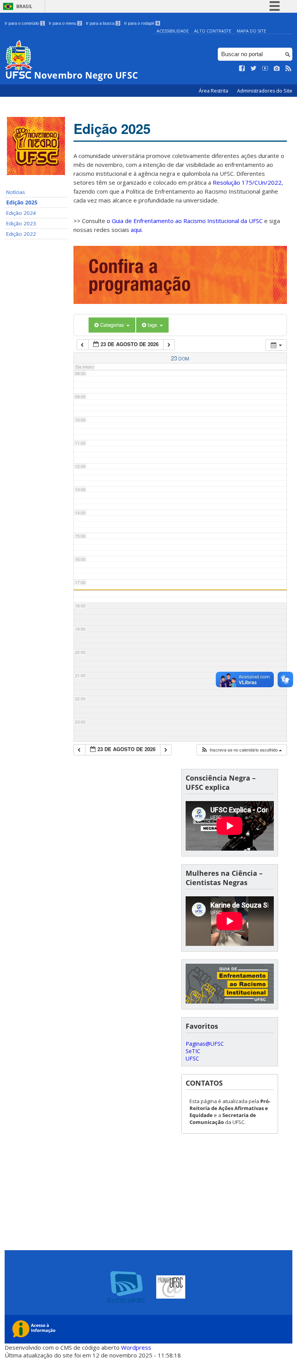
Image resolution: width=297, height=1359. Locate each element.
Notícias (15, 192)
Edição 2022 (21, 233)
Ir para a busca (102, 23)
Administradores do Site (264, 91)
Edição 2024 (21, 212)
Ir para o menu (65, 23)
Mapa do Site (251, 31)
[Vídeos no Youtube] (265, 68)
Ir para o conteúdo (24, 23)
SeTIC (193, 1051)
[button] (241, 750)
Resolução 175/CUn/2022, (247, 182)
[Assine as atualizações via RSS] (288, 68)
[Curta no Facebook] (242, 68)
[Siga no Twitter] (254, 68)
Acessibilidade (173, 31)
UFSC (192, 1058)
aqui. (137, 229)
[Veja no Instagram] (277, 68)
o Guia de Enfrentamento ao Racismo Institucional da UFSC (185, 221)
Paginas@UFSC (205, 1043)
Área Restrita (214, 91)
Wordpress (136, 1347)
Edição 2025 (22, 202)
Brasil (24, 6)
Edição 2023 (21, 223)
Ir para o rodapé (141, 23)
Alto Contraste (212, 31)
